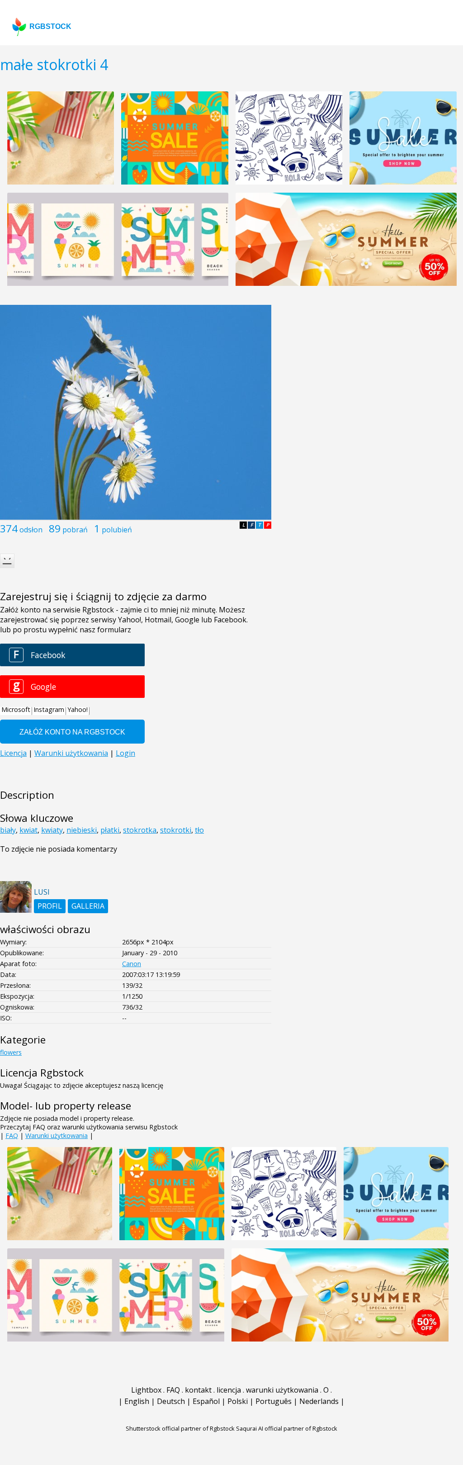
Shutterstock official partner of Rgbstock (180, 1428)
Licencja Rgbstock (42, 1073)
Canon (131, 963)
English (136, 1401)
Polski (237, 1401)
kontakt (198, 1390)
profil (50, 906)
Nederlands (319, 1401)
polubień (117, 530)
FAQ (11, 1135)
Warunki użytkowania (56, 1135)
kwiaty (52, 830)
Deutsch (171, 1401)
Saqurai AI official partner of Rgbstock (286, 1428)
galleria (87, 906)
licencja (229, 1390)
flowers (11, 1052)
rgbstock (50, 26)
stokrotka (139, 830)
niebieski (81, 830)
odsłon (31, 530)
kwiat (28, 830)
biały (8, 830)
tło (199, 830)
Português (273, 1401)
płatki (109, 830)
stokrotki (175, 830)
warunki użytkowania (282, 1390)
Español (206, 1401)
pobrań (75, 530)
